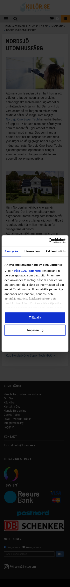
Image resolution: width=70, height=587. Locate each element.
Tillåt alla (35, 317)
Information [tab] (32, 251)
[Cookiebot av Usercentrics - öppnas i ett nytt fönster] (49, 240)
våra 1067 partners (27, 270)
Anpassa (33, 330)
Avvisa (35, 343)
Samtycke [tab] (11, 251)
